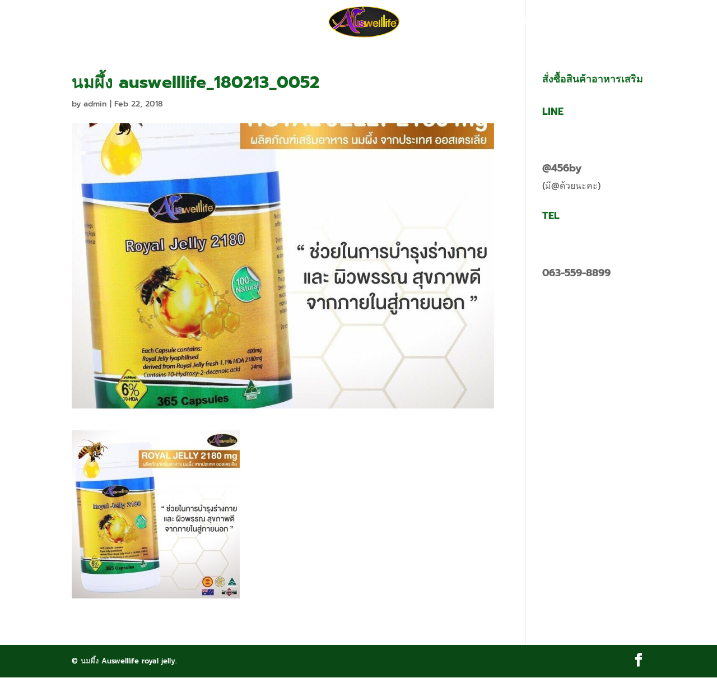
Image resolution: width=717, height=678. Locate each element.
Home (172, 22)
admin (95, 104)
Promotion (228, 22)
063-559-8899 (576, 273)
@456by (561, 168)
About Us (292, 22)
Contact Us (531, 22)
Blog (476, 22)
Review (432, 22)
